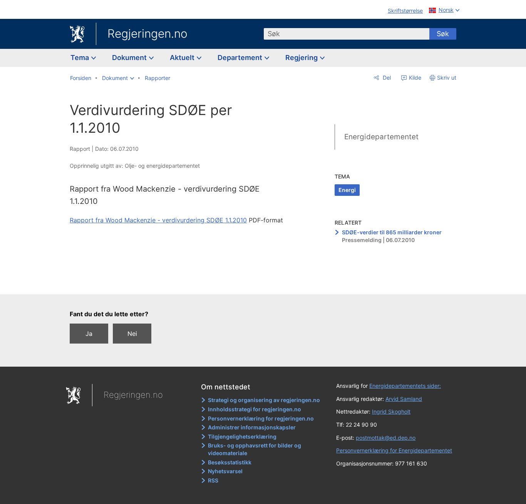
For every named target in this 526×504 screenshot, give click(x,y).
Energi (347, 190)
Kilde (414, 77)
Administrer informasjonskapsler (252, 427)
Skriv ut (446, 77)
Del (386, 77)
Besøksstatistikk (229, 462)
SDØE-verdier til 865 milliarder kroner (392, 232)
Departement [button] (241, 57)
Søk (443, 34)
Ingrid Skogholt (391, 411)
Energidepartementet (381, 136)
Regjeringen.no (147, 33)
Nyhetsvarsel (225, 471)
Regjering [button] (302, 57)
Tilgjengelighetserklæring (242, 436)
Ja (88, 333)
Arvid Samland (403, 399)
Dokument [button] (130, 57)
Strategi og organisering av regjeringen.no (264, 400)
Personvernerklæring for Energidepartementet (394, 450)
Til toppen (182, 283)
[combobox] (346, 34)
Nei (132, 333)
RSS (213, 480)
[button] (118, 78)
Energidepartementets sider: (405, 385)
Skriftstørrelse (405, 10)
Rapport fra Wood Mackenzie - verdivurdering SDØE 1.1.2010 (158, 220)
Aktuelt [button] (183, 57)
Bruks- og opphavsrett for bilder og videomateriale (254, 449)
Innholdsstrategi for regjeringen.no (254, 409)
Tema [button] (80, 57)
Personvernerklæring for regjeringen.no (261, 418)
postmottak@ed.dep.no (385, 437)
